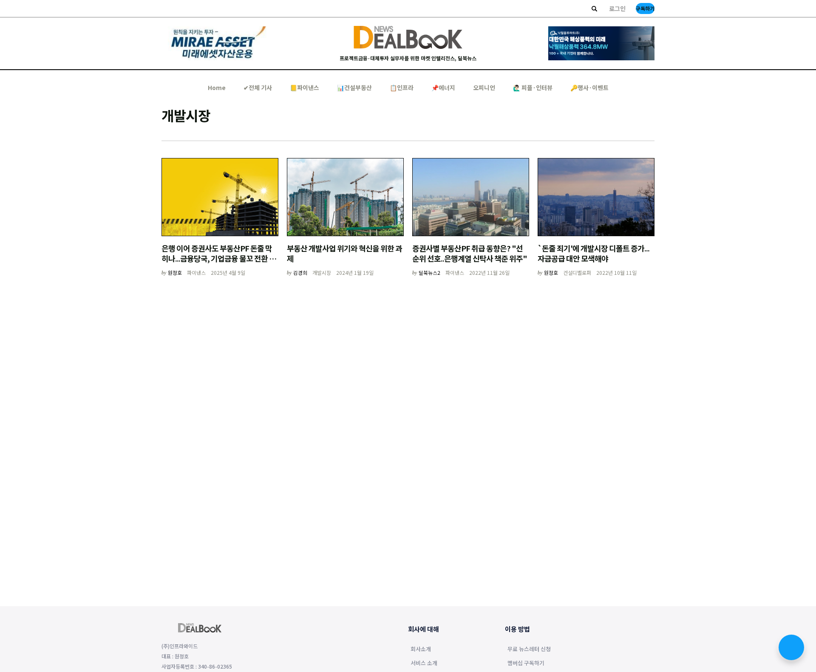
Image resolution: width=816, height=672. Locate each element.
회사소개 (421, 649)
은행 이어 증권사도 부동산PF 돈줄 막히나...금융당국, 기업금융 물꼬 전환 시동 (219, 258)
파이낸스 (196, 272)
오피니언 (484, 87)
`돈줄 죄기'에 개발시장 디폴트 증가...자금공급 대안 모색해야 (593, 253)
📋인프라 (402, 87)
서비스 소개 (424, 663)
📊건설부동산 (354, 87)
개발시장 (321, 272)
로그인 (617, 8)
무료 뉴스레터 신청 (529, 649)
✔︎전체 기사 (258, 87)
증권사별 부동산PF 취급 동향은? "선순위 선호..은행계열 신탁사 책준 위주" (469, 253)
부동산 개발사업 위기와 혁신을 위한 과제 (344, 253)
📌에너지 (443, 87)
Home (217, 87)
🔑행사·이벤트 (589, 87)
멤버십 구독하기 (525, 663)
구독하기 (645, 8)
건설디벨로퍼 (577, 272)
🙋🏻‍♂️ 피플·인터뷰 (532, 87)
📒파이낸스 (304, 87)
